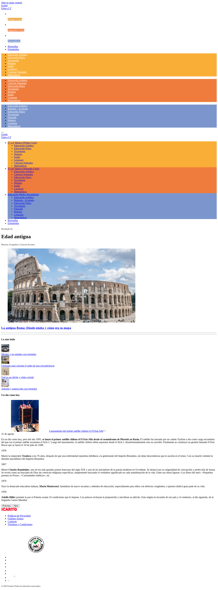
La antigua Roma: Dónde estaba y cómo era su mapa (36, 328)
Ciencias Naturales (17, 72)
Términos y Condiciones (20, 524)
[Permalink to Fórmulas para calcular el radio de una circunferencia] (5, 363)
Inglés (11, 66)
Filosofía (12, 117)
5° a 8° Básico (23, 168)
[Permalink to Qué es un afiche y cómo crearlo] (5, 374)
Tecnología (13, 60)
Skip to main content (11, 2)
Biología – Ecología (18, 108)
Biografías (13, 46)
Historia (12, 63)
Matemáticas (14, 75)
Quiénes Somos (15, 518)
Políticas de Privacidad (19, 515)
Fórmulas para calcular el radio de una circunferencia (27, 365)
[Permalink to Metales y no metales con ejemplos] (5, 351)
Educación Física (16, 57)
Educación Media (23, 194)
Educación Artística (17, 54)
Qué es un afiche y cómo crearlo (17, 377)
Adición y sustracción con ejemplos (19, 388)
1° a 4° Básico (22, 142)
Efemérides (13, 49)
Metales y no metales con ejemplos (18, 354)
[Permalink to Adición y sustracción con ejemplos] (5, 386)
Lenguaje (12, 69)
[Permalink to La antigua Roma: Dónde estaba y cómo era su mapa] (71, 321)
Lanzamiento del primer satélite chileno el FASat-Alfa (76, 431)
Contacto (12, 521)
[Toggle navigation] (2, 132)
